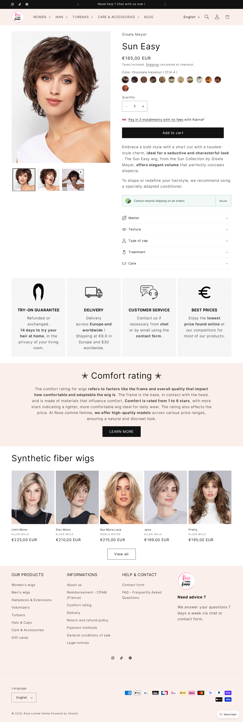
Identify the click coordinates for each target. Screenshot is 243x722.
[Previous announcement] (78, 4)
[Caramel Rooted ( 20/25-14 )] (181, 80)
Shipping (152, 64)
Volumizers (21, 607)
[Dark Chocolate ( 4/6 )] (134, 80)
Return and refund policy (87, 620)
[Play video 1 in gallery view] (73, 180)
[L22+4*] (199, 80)
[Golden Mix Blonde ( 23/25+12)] (190, 80)
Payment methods (82, 628)
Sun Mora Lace (110, 529)
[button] (41, 17)
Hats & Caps (22, 623)
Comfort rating (79, 605)
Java (147, 529)
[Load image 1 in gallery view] (24, 180)
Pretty (193, 529)
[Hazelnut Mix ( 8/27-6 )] (144, 80)
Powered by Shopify (64, 713)
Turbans (18, 615)
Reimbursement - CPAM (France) (87, 595)
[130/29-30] (125, 88)
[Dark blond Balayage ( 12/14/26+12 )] (162, 80)
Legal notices (78, 643)
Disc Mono (63, 529)
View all (121, 554)
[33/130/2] (218, 80)
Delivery (73, 613)
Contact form (133, 585)
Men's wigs (21, 592)
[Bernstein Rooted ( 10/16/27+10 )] (153, 80)
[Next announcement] (165, 4)
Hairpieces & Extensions (32, 600)
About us (74, 585)
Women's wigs (23, 585)
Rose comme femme (37, 713)
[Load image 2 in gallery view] (48, 180)
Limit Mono (19, 529)
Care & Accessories (28, 630)
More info (223, 201)
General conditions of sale (89, 635)
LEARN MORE (121, 431)
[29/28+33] (208, 80)
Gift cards (20, 637)
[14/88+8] (171, 80)
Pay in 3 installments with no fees (155, 119)
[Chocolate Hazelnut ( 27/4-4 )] (125, 80)
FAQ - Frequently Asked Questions (142, 595)
